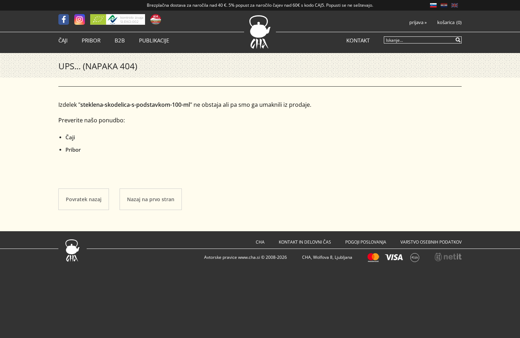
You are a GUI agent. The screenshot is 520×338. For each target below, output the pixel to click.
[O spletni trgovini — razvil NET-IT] (448, 257)
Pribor (91, 40)
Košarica (446, 22)
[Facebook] (66, 19)
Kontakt (358, 40)
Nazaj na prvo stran (150, 199)
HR (443, 5)
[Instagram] (82, 19)
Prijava (418, 22)
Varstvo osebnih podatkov (431, 242)
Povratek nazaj (84, 199)
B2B (120, 40)
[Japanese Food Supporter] (155, 19)
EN (454, 5)
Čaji (63, 40)
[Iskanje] (458, 39)
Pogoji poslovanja (365, 242)
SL (433, 5)
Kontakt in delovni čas (305, 242)
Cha (260, 242)
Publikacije (154, 40)
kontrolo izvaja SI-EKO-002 (131, 19)
